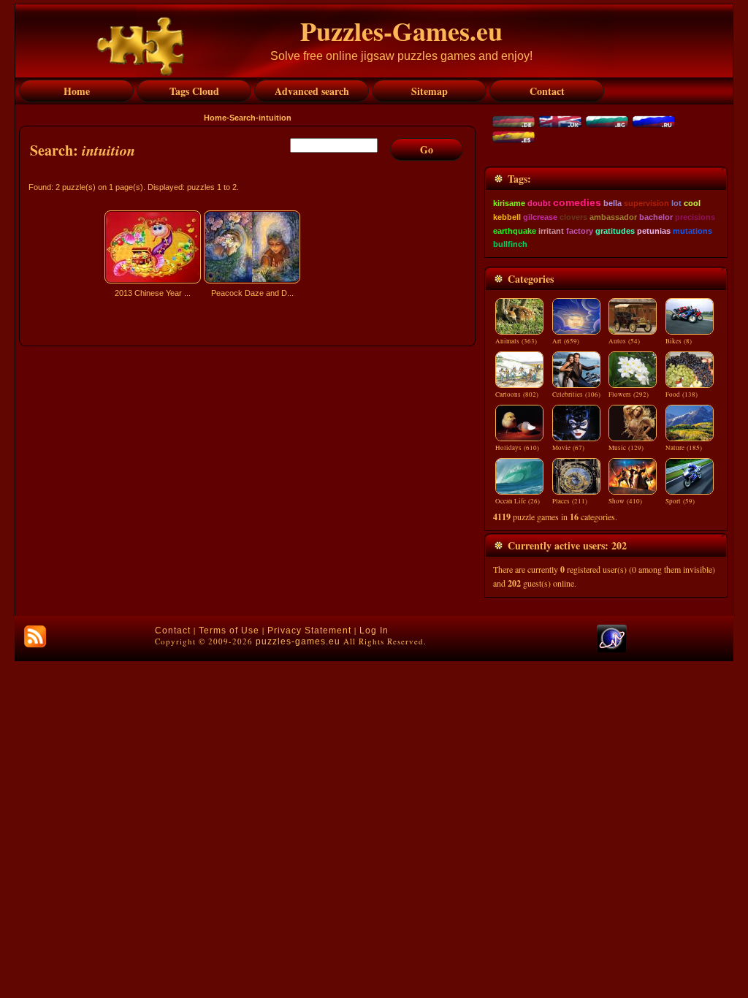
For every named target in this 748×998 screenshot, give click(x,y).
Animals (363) (516, 341)
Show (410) (625, 501)
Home (215, 117)
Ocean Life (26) (517, 501)
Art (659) (565, 341)
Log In (374, 630)
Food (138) (681, 394)
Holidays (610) (517, 447)
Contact (173, 630)
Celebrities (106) (576, 394)
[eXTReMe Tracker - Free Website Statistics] (612, 649)
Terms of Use (229, 630)
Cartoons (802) (516, 394)
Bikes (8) (678, 341)
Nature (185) (683, 447)
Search (242, 117)
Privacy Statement (309, 630)
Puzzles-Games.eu (401, 31)
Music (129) (626, 447)
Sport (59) (680, 501)
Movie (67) (568, 447)
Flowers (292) (628, 394)
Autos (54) (624, 341)
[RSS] (35, 636)
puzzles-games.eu (298, 641)
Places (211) (569, 501)
